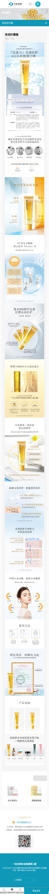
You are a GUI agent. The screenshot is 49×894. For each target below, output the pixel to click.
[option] (12, 794)
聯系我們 (12, 892)
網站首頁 (4, 892)
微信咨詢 (20, 892)
